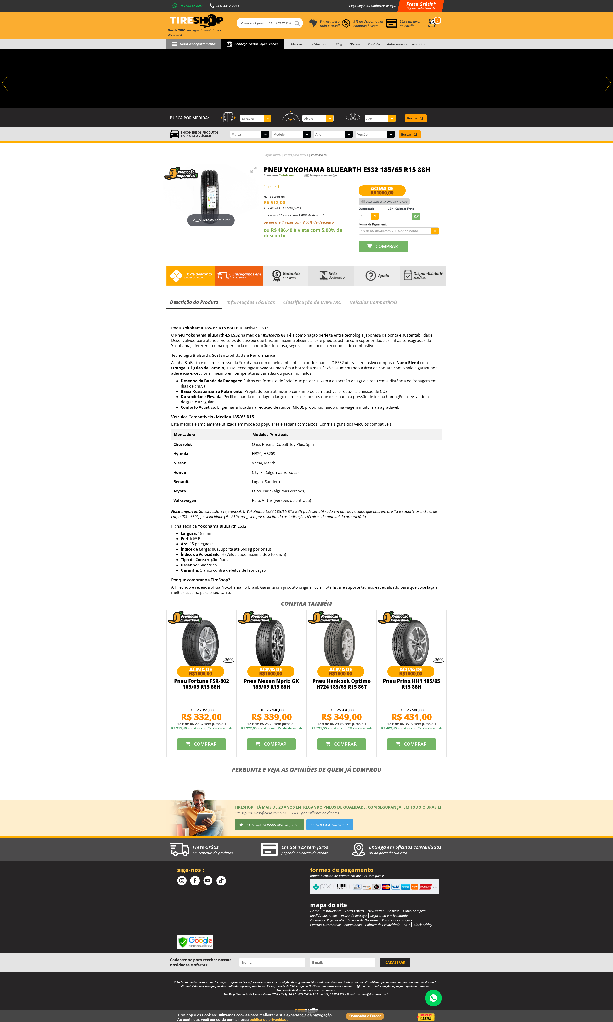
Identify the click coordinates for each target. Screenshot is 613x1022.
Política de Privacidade (382, 924)
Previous (5, 83)
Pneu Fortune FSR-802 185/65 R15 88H (201, 684)
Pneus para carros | (297, 155)
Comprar (386, 246)
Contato (374, 44)
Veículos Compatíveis (373, 302)
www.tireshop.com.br (349, 982)
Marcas (296, 44)
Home (314, 911)
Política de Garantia (362, 920)
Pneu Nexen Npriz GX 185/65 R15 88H (271, 684)
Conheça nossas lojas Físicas (256, 44)
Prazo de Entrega (354, 915)
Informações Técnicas (250, 302)
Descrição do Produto (194, 302)
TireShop (196, 21)
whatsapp (433, 998)
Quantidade (366, 209)
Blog (338, 44)
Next (607, 83)
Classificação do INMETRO (312, 302)
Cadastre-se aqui (383, 5)
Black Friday (422, 924)
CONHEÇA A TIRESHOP (329, 825)
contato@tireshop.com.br (373, 994)
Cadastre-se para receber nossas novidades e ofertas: (200, 962)
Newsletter (376, 911)
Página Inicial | (274, 155)
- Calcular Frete (401, 209)
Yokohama (286, 175)
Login (361, 5)
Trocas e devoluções (397, 920)
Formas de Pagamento (327, 920)
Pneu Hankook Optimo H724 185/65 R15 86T (341, 684)
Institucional (318, 44)
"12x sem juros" (306, 78)
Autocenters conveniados (406, 44)
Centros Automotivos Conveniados (336, 924)
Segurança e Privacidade (389, 915)
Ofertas (355, 44)
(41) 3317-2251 (192, 5)
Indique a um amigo (323, 175)
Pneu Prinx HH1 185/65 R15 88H (411, 684)
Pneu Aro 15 (319, 155)
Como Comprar (414, 911)
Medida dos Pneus (323, 915)
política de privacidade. (269, 1019)
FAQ (407, 924)
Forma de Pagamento (373, 224)
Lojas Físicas (354, 911)
